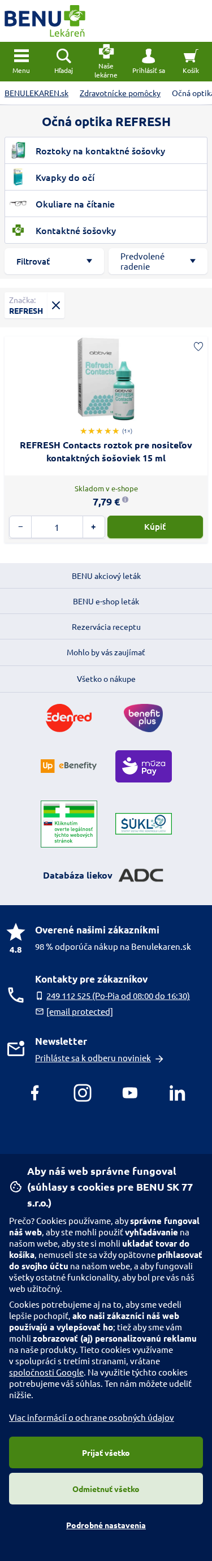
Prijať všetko (106, 1452)
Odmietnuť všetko (106, 1489)
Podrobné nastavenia (106, 1525)
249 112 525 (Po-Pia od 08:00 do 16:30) (118, 995)
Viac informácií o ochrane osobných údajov (91, 1417)
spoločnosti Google (46, 1372)
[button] (148, 61)
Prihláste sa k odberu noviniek (93, 1057)
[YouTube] (130, 1093)
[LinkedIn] (177, 1093)
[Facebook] (35, 1093)
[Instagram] (82, 1093)
